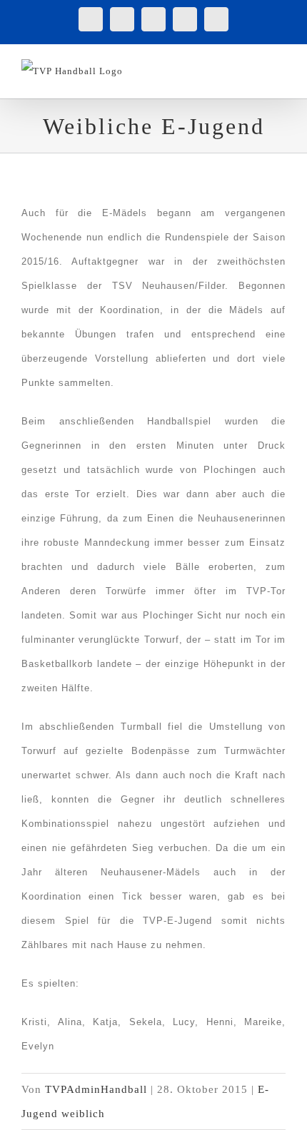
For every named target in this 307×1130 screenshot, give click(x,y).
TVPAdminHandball (96, 1089)
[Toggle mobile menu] (279, 66)
